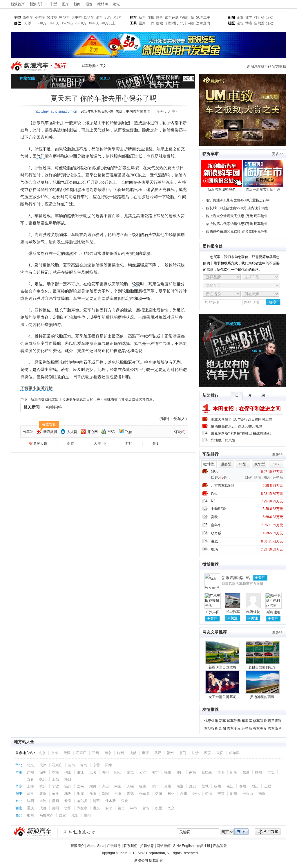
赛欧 (214, 517)
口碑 (150, 23)
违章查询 (203, 23)
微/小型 (209, 464)
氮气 (170, 190)
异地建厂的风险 (223, 440)
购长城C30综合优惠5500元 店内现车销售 (237, 208)
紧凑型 (52, 17)
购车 (133, 17)
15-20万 (67, 23)
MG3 (214, 471)
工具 (133, 23)
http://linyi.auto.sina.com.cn (56, 111)
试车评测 (172, 17)
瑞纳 (214, 549)
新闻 (77, 4)
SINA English (183, 846)
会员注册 (203, 846)
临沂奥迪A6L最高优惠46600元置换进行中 (238, 200)
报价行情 (187, 17)
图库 (65, 4)
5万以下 (29, 23)
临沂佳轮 (253, 612)
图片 (266, 477)
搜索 (159, 23)
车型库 (247, 721)
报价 (89, 4)
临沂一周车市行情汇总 (263, 190)
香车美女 (260, 729)
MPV (117, 17)
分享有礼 (49, 425)
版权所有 (156, 860)
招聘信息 (147, 846)
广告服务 (114, 846)
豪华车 (89, 17)
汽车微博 (275, 729)
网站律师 (164, 846)
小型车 (40, 17)
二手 (206, 17)
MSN (111, 432)
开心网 (92, 432)
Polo (214, 493)
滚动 (269, 17)
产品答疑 (220, 846)
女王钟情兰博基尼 (222, 697)
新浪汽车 (37, 4)
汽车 (45, 123)
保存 (70, 443)
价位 (17, 23)
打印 (129, 443)
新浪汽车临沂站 (236, 578)
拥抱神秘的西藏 (262, 697)
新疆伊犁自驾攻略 (222, 667)
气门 (41, 156)
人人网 (72, 432)
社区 (231, 23)
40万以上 (108, 23)
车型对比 (172, 23)
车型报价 (211, 729)
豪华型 (259, 464)
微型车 (28, 17)
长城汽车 (233, 612)
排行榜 (259, 17)
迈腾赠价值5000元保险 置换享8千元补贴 (237, 232)
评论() (179, 432)
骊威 (214, 541)
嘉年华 (216, 525)
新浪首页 (18, 4)
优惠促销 (211, 721)
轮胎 (110, 123)
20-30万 (80, 23)
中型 (242, 464)
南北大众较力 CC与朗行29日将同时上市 (241, 419)
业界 (248, 17)
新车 (142, 17)
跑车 (99, 17)
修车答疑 (260, 721)
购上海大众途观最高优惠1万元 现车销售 (237, 216)
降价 (159, 17)
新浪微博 (50, 432)
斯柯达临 (273, 612)
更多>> (277, 154)
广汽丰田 (213, 612)
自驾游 (259, 23)
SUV (108, 17)
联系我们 (130, 846)
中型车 (64, 17)
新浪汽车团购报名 (222, 190)
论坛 (116, 4)
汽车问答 (187, 23)
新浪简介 (77, 846)
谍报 (150, 17)
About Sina (95, 846)
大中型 (76, 17)
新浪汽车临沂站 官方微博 (266, 66)
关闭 (155, 443)
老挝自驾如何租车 (262, 667)
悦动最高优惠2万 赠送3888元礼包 (236, 426)
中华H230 (218, 509)
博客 (248, 23)
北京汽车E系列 (222, 486)
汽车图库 (234, 729)
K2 (213, 501)
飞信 (128, 432)
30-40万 (94, 23)
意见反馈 (40, 443)
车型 (53, 4)
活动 (269, 23)
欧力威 (216, 533)
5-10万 (41, 23)
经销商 (102, 4)
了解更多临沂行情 (36, 388)
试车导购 (89, 66)
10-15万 (54, 23)
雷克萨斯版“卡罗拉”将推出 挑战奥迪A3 (241, 433)
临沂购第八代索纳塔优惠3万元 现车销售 (237, 224)
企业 (240, 17)
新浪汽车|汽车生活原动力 (79, 832)
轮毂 (136, 284)
